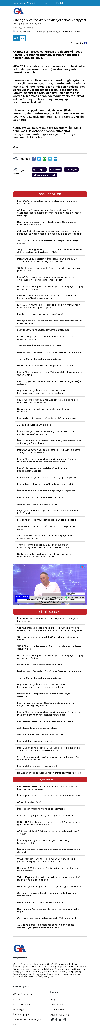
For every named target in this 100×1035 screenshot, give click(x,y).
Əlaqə (53, 999)
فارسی (45, 3)
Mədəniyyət (19, 1009)
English (59, 3)
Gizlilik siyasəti (58, 1010)
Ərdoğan (39, 169)
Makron (55, 169)
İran (15, 1024)
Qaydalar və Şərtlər (60, 1015)
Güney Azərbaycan (23, 994)
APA (16, 66)
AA (16, 38)
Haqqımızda (56, 1004)
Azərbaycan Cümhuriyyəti (27, 1019)
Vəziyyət (71, 169)
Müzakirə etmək (44, 175)
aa (22, 38)
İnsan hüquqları (21, 1014)
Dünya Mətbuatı (22, 1004)
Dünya (16, 999)
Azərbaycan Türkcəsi (24, 3)
